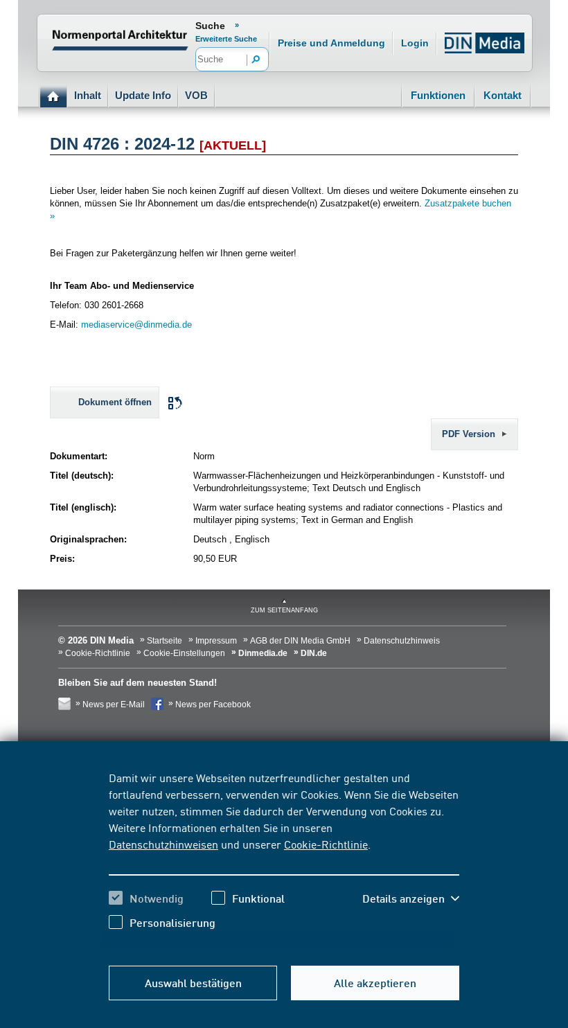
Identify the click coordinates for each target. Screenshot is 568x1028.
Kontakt (502, 95)
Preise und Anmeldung (331, 42)
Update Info (143, 95)
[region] (284, 860)
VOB (196, 95)
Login (415, 42)
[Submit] (256, 60)
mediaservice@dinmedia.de (136, 324)
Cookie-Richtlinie (326, 843)
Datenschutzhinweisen (163, 843)
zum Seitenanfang (284, 610)
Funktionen (438, 95)
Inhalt (87, 95)
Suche (210, 25)
